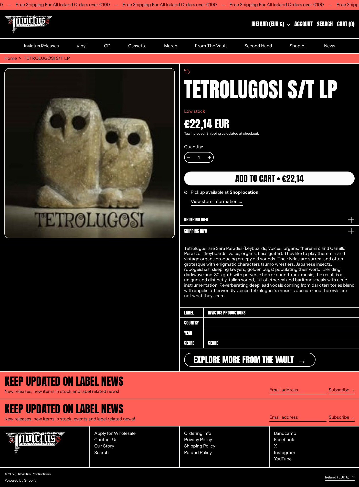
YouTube (283, 459)
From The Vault (211, 46)
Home (10, 58)
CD (107, 46)
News (329, 46)
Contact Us (105, 439)
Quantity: (193, 147)
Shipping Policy (199, 446)
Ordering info (197, 433)
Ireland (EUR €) (268, 24)
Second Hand (258, 46)
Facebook (284, 439)
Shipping (213, 133)
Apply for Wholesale (115, 433)
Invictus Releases (41, 46)
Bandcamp (285, 433)
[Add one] (209, 157)
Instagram (284, 452)
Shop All (298, 46)
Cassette (137, 46)
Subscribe (339, 390)
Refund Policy (198, 452)
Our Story (104, 446)
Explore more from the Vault (244, 359)
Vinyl (81, 46)
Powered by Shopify (20, 480)
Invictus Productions (226, 312)
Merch (170, 46)
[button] (325, 24)
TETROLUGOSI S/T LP (47, 58)
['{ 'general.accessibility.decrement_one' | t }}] (188, 157)
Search (101, 452)
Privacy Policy (198, 439)
